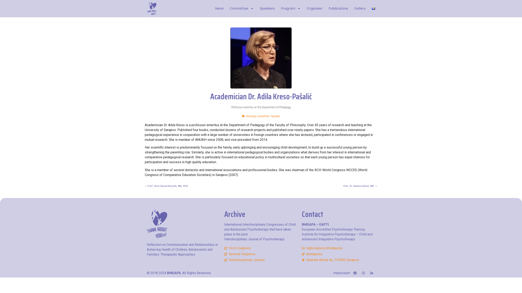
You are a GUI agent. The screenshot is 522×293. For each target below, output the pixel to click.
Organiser (315, 8)
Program (288, 8)
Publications (338, 8)
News (219, 8)
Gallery (360, 8)
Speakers (267, 8)
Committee (239, 8)
